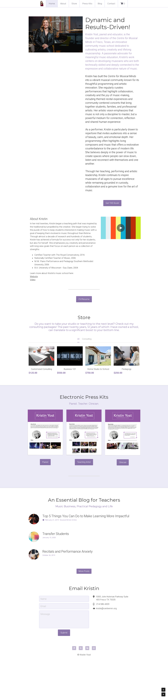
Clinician (122, 462)
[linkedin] (87, 648)
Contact (111, 3)
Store (74, 3)
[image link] (45, 432)
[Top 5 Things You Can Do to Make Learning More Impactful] (34, 519)
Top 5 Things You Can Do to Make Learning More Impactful (85, 516)
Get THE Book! (112, 203)
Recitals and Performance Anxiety (67, 551)
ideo (33, 279)
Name (43, 598)
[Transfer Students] (34, 537)
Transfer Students (55, 534)
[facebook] (74, 648)
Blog (100, 3)
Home (52, 3)
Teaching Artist (84, 462)
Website (34, 276)
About (63, 3)
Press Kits (87, 3)
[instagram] (94, 648)
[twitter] (81, 648)
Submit (64, 632)
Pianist (45, 462)
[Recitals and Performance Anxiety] (34, 554)
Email (43, 606)
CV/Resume (84, 299)
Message (45, 614)
